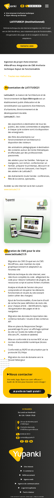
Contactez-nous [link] (26, 46)
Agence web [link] (28, 479)
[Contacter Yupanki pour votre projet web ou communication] (22, 6)
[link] (27, 80)
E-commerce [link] (28, 471)
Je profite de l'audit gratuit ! (27, 391)
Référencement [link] (28, 475)
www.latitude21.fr (12, 189)
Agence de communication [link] (28, 483)
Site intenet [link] (28, 466)
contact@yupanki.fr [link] (27, 437)
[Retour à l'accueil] (27, 457)
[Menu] (47, 6)
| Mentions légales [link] (29, 496)
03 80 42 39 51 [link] (25, 434)
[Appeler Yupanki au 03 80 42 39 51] (33, 6)
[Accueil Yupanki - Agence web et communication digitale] (11, 6)
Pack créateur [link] (28, 492)
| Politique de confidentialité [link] (38, 496)
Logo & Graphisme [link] (28, 488)
